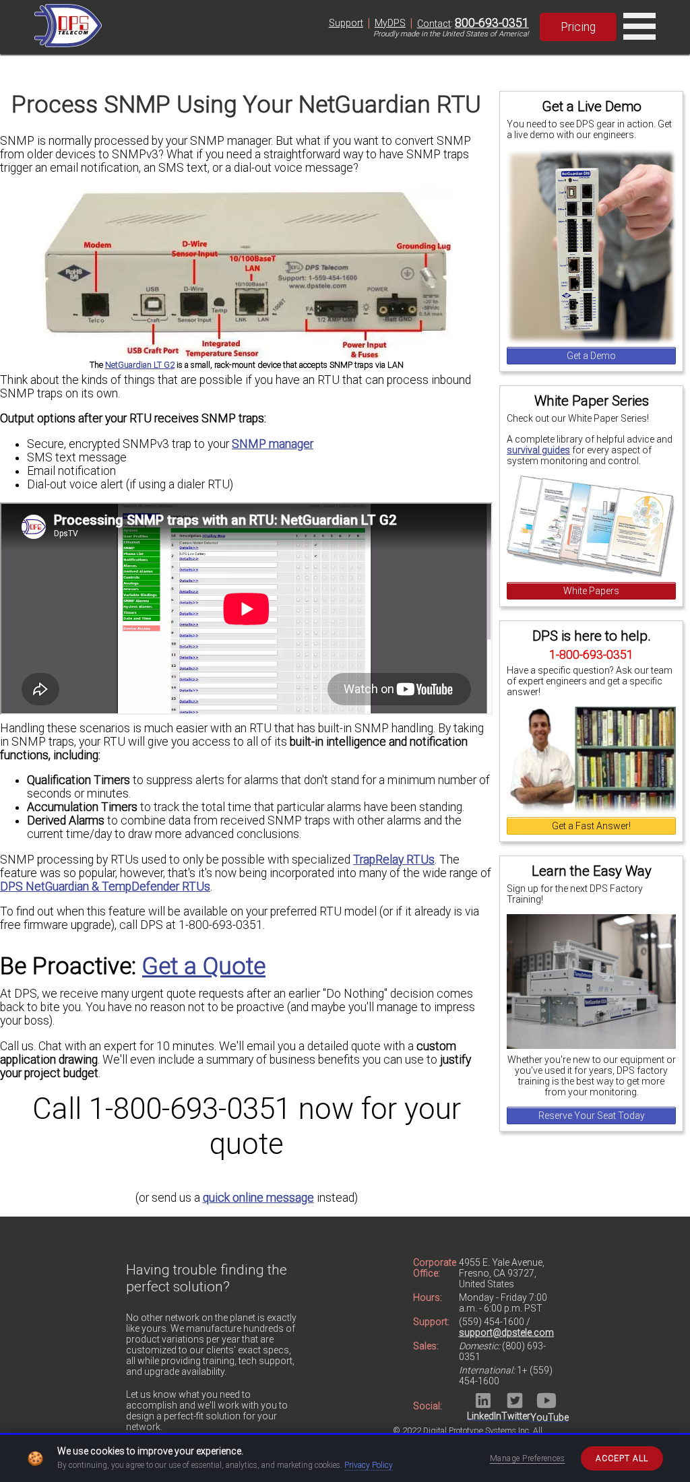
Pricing (578, 27)
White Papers (591, 590)
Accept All (622, 1458)
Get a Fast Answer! (591, 825)
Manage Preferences (527, 1458)
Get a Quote (203, 966)
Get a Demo (591, 355)
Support (346, 23)
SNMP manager (272, 444)
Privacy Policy (368, 1465)
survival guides (538, 450)
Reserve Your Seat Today (591, 1115)
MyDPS (390, 23)
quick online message (258, 1197)
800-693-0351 (492, 23)
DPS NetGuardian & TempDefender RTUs (105, 886)
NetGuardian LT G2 (140, 365)
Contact (434, 23)
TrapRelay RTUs (394, 859)
